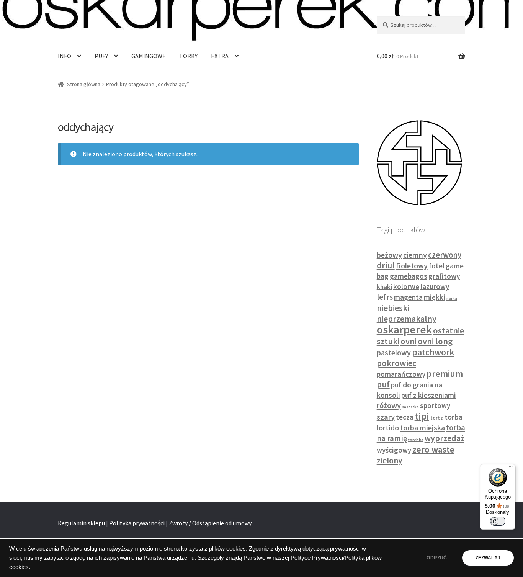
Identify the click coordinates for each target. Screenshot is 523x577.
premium (445, 373)
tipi (422, 416)
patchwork (433, 352)
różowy (389, 405)
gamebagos (408, 276)
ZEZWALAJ (488, 558)
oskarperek (404, 329)
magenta (408, 297)
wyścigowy (394, 450)
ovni (408, 341)
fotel (437, 265)
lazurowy (434, 286)
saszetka (410, 406)
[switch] (497, 521)
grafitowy (444, 276)
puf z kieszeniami (428, 395)
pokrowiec (396, 363)
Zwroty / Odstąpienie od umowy (210, 523)
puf (383, 384)
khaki (384, 287)
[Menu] (510, 468)
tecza (404, 417)
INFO (64, 56)
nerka (451, 298)
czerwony (444, 255)
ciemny (415, 255)
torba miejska (422, 427)
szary (386, 417)
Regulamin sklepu (81, 523)
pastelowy (394, 352)
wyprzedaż (444, 438)
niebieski (393, 307)
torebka (415, 439)
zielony (389, 460)
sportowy (435, 405)
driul (386, 265)
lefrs (385, 297)
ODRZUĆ (437, 558)
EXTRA (220, 56)
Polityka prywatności (137, 523)
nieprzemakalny (406, 318)
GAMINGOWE (148, 56)
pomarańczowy (401, 374)
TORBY (188, 56)
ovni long (435, 341)
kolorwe (406, 286)
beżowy (389, 255)
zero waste (433, 449)
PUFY (101, 56)
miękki (434, 297)
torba (436, 418)
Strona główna (83, 84)
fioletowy (412, 265)
